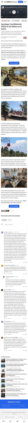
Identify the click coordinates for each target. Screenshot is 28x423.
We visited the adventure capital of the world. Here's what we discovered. (16, 364)
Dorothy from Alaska (8, 265)
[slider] (12, 16)
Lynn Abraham (7, 321)
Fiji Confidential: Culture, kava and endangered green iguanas (15, 389)
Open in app (7, 20)
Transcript (16, 20)
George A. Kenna (7, 232)
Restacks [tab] (10, 220)
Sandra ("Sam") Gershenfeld (10, 337)
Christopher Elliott (9, 276)
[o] (3, 361)
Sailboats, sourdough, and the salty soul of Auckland (16, 384)
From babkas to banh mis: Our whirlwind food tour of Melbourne (15, 369)
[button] (4, 12)
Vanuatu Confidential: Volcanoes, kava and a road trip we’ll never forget (16, 359)
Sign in (25, 1)
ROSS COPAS (7, 289)
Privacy (15, 412)
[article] (14, 360)
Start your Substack (10, 417)
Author (7, 278)
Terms (19, 412)
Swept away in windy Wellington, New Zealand (15, 379)
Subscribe (20, 1)
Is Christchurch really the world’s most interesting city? (16, 374)
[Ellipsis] (26, 232)
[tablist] (6, 220)
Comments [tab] (4, 220)
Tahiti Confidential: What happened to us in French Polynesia (16, 394)
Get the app (20, 417)
